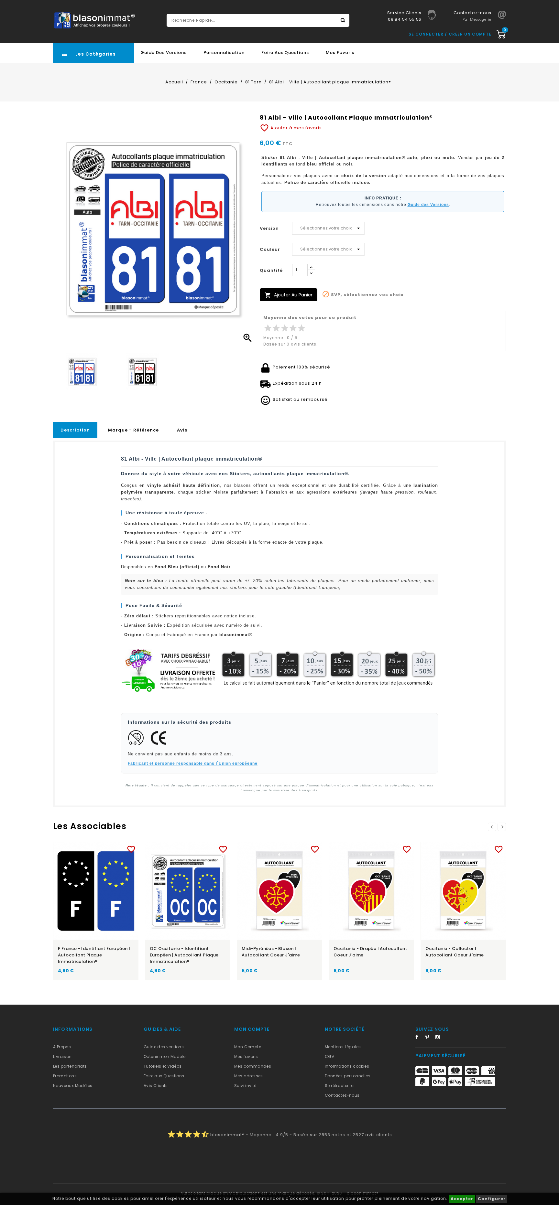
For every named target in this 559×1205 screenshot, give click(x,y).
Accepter (462, 1198)
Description (75, 430)
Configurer (492, 1198)
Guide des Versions (163, 52)
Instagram (439, 1038)
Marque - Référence (133, 430)
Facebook (419, 1038)
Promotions (65, 1076)
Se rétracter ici (340, 1085)
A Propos (62, 1047)
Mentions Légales (343, 1047)
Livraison (62, 1056)
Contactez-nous (342, 1095)
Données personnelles (347, 1076)
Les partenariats (70, 1066)
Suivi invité (245, 1085)
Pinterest (429, 1038)
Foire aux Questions (285, 52)
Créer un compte (470, 34)
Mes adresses (248, 1076)
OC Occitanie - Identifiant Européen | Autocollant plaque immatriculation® (184, 955)
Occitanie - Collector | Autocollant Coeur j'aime (454, 951)
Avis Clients (156, 1085)
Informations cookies (347, 1066)
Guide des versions (164, 1047)
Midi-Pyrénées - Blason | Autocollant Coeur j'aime (271, 951)
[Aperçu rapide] (102, 848)
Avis (182, 430)
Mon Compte (247, 1047)
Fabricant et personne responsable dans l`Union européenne (193, 763)
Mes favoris (340, 52)
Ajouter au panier (288, 295)
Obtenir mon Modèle (164, 1056)
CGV (329, 1056)
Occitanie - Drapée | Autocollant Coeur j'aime (370, 951)
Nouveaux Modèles (72, 1085)
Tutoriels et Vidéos (163, 1066)
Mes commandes (252, 1066)
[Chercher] (342, 20)
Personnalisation (224, 52)
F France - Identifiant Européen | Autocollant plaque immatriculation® (94, 955)
